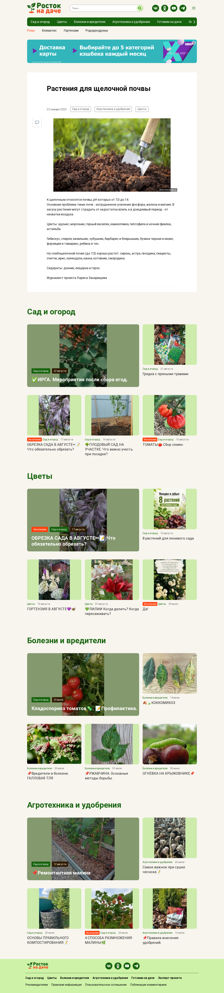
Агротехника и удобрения (113, 109)
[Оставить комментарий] (37, 122)
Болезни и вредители (66, 640)
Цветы (142, 109)
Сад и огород (80, 109)
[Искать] (140, 8)
